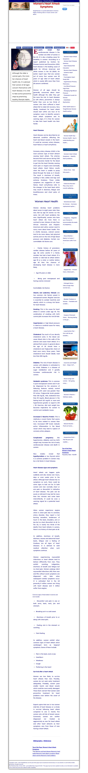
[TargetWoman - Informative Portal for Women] (19, 6)
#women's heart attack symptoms (45, 753)
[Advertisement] (44, 28)
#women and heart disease (43, 751)
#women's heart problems (48, 755)
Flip (69, 47)
